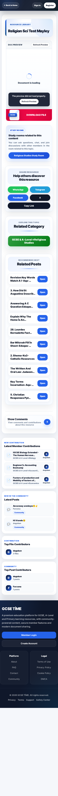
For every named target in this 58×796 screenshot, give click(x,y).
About (14, 661)
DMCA (44, 679)
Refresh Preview (40, 45)
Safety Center (43, 700)
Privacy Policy (44, 667)
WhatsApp (18, 189)
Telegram (40, 189)
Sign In (37, 5)
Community (19, 513)
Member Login (29, 635)
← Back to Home (10, 5)
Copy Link (29, 206)
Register (50, 5)
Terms (21, 700)
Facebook (18, 197)
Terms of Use (44, 661)
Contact (14, 673)
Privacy (12, 700)
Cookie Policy (44, 673)
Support (30, 700)
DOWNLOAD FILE (36, 114)
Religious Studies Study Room (29, 155)
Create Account (29, 643)
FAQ (14, 667)
